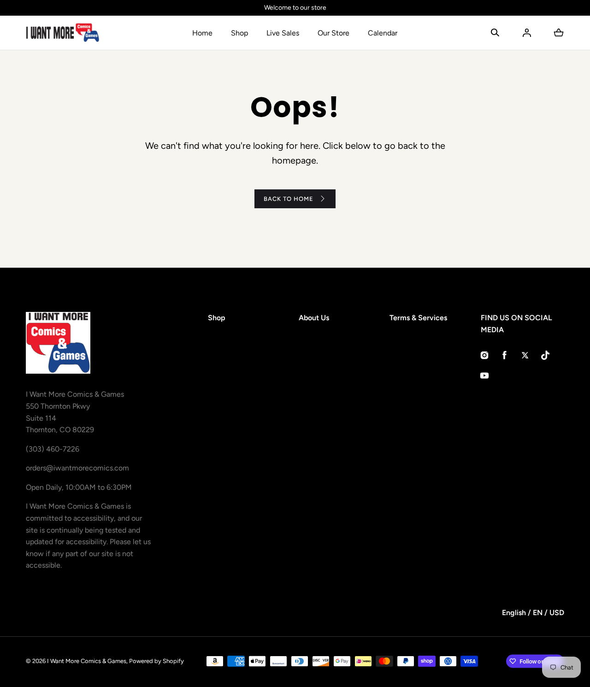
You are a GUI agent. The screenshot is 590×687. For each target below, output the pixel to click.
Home (202, 33)
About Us (314, 317)
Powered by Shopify (156, 661)
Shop (239, 33)
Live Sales (282, 33)
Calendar (382, 33)
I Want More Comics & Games (86, 661)
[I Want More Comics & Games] (63, 33)
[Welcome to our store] (295, 8)
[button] (495, 32)
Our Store (333, 33)
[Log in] (526, 32)
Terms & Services (418, 317)
